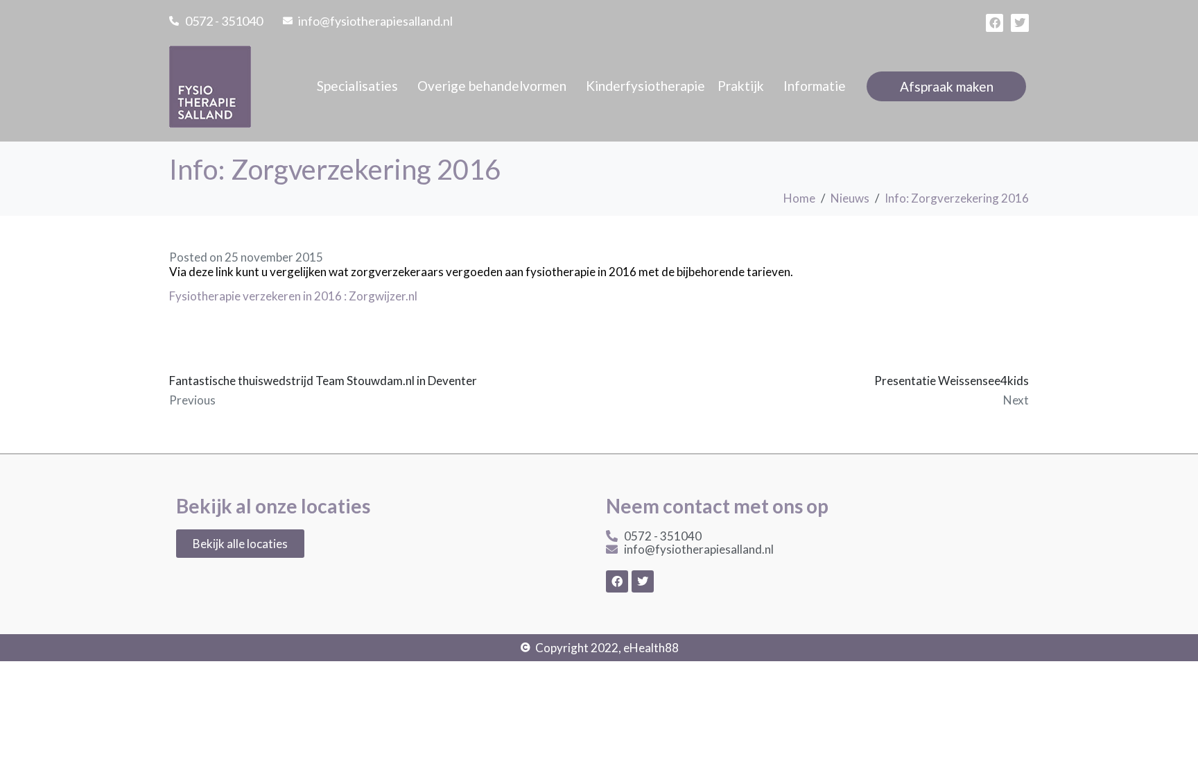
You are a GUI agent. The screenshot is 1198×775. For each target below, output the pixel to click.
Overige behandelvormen (491, 86)
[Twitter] (1020, 23)
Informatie (814, 86)
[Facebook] (995, 23)
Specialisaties (357, 86)
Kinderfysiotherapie (645, 86)
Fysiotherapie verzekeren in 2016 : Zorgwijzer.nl (293, 296)
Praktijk (741, 86)
